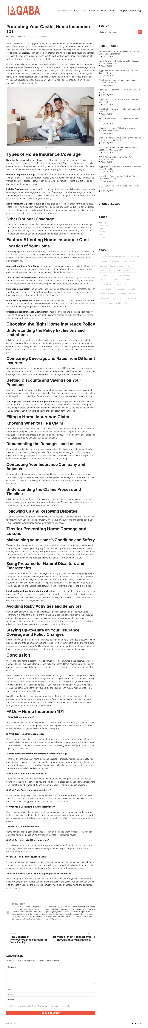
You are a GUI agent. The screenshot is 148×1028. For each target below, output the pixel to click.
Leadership (121, 289)
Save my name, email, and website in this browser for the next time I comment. (39, 1006)
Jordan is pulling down (121, 280)
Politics (132, 294)
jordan (126, 275)
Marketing (132, 289)
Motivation (122, 294)
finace (130, 266)
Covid (124, 261)
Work (126, 303)
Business (62, 10)
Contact (102, 237)
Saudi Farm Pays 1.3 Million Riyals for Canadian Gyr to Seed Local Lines (119, 52)
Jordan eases (105, 280)
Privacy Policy (104, 226)
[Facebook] (132, 1023)
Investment (104, 275)
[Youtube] (140, 1023)
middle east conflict (107, 294)
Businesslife (114, 261)
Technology (135, 10)
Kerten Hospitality (106, 289)
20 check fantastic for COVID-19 (112, 257)
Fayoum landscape (117, 266)
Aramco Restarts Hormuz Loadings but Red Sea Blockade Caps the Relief (120, 139)
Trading (103, 303)
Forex (111, 270)
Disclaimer (103, 231)
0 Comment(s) (41, 37)
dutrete (132, 261)
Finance (73, 10)
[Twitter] (135, 1023)
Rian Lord (18, 904)
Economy (103, 266)
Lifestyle (122, 10)
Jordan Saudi (119, 284)
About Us (102, 223)
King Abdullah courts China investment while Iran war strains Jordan (118, 129)
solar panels (104, 298)
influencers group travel (125, 270)
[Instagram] (138, 1023)
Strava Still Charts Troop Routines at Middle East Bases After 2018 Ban (118, 148)
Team (101, 234)
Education (94, 10)
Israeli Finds (116, 275)
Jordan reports (105, 284)
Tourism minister (130, 298)
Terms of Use (104, 228)
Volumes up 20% (115, 303)
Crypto (83, 10)
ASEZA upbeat (133, 257)
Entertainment (108, 10)
